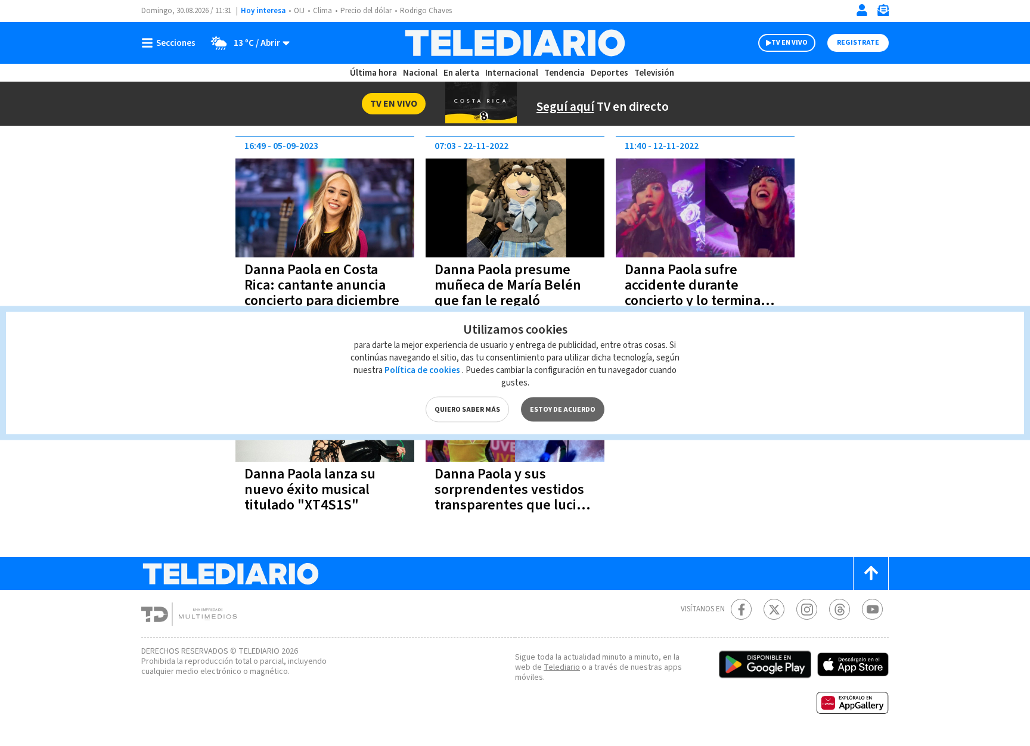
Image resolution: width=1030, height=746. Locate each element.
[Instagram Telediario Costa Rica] (806, 609)
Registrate (858, 43)
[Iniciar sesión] (862, 10)
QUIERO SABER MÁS (467, 410)
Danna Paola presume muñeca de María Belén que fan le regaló (508, 285)
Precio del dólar (366, 10)
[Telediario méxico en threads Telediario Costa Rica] (839, 609)
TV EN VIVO (789, 43)
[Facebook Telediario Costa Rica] (741, 609)
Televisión (654, 73)
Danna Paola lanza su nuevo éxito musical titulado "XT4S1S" (310, 489)
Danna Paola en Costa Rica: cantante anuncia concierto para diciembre (321, 285)
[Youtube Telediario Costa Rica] (872, 609)
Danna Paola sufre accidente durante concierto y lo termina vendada (693, 293)
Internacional (511, 73)
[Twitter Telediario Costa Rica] (774, 609)
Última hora (373, 73)
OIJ (299, 10)
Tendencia (564, 73)
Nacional (420, 73)
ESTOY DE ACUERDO (562, 410)
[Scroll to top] (871, 573)
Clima (322, 10)
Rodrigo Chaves (426, 10)
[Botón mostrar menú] (171, 43)
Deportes (609, 73)
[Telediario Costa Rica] (515, 43)
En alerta (461, 73)
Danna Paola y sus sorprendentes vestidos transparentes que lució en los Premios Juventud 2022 (512, 505)
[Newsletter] (883, 13)
